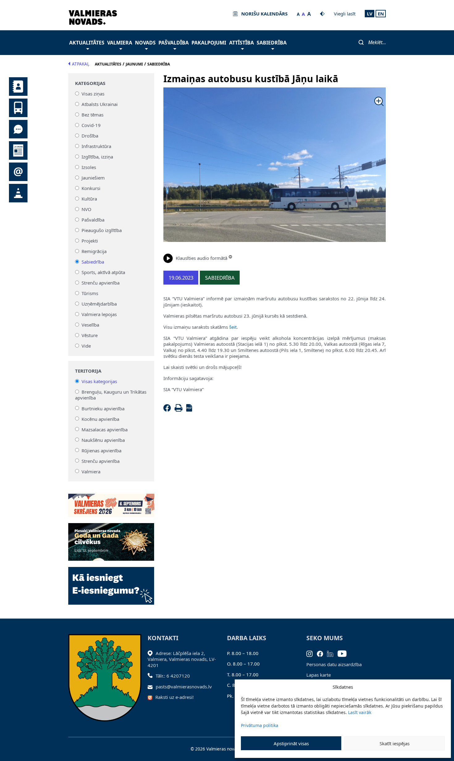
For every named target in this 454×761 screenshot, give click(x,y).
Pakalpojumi (208, 42)
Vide (86, 346)
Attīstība (241, 42)
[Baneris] (111, 502)
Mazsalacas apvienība (105, 429)
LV (369, 14)
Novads (145, 42)
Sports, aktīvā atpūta (103, 272)
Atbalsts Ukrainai (100, 104)
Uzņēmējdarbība (99, 304)
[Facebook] (168, 410)
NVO (86, 209)
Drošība (90, 136)
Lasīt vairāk (359, 712)
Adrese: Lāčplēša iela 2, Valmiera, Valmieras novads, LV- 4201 (182, 659)
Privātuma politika (259, 725)
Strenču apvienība (101, 283)
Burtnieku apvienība (103, 408)
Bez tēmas (92, 115)
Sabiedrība (272, 42)
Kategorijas (90, 83)
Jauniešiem (93, 178)
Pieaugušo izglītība (102, 230)
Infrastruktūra (96, 146)
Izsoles (89, 167)
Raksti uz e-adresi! (174, 697)
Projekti (90, 241)
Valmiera (119, 42)
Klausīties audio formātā (201, 258)
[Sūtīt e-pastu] (152, 686)
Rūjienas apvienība (101, 450)
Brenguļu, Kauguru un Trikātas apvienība (110, 395)
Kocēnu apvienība (100, 419)
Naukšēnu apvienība (103, 440)
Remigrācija (94, 251)
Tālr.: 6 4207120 (173, 676)
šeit (233, 327)
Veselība (90, 325)
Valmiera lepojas (99, 314)
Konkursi (91, 188)
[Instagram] (311, 653)
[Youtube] (344, 653)
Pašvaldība (173, 42)
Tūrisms (90, 293)
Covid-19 (91, 125)
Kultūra (89, 199)
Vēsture (90, 335)
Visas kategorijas (99, 381)
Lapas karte (318, 675)
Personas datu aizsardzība (334, 664)
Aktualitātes (86, 42)
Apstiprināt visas (291, 743)
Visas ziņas (93, 94)
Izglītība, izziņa (97, 157)
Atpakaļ (80, 64)
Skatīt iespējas (395, 743)
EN (381, 14)
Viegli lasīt (344, 14)
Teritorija (88, 371)
